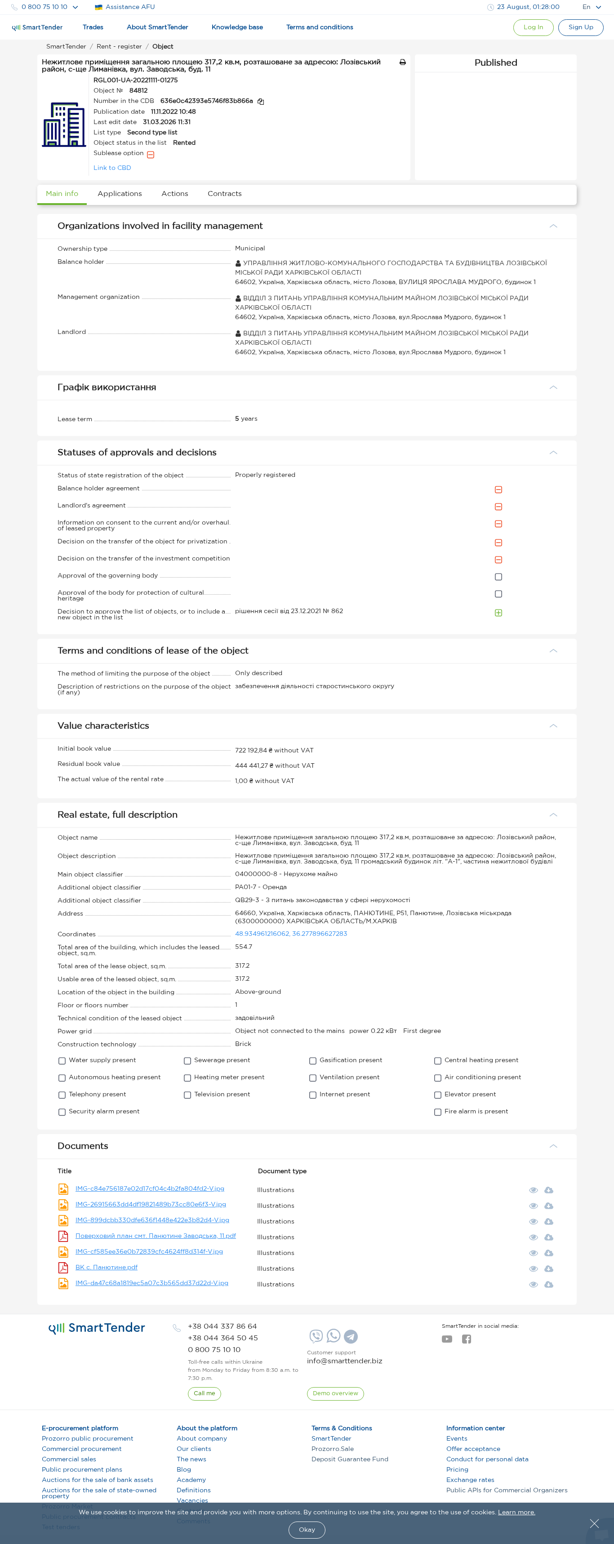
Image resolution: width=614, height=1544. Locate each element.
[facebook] (466, 1341)
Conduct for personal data (487, 1459)
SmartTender (331, 1439)
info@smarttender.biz (345, 1361)
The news (191, 1459)
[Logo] (37, 28)
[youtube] (447, 1341)
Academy (191, 1480)
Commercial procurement (82, 1449)
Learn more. (516, 1512)
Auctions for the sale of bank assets (97, 1480)
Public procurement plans (82, 1470)
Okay (307, 1530)
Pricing (457, 1470)
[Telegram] (350, 1340)
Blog (184, 1470)
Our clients (194, 1449)
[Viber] (315, 1340)
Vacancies (192, 1501)
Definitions (194, 1490)
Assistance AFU (130, 7)
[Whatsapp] (332, 1341)
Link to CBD (112, 168)
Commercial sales (69, 1459)
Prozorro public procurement (87, 1439)
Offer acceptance (473, 1449)
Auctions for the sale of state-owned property (99, 1493)
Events (456, 1439)
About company (202, 1439)
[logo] (96, 1328)
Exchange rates (470, 1480)
